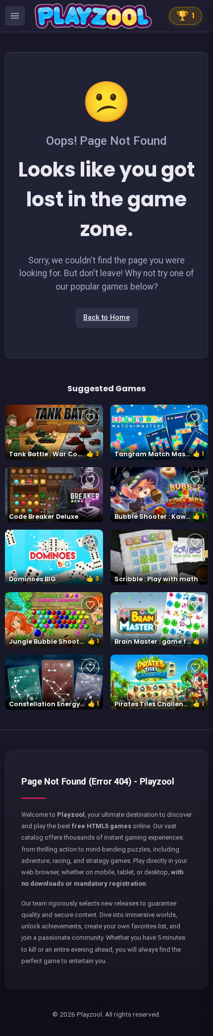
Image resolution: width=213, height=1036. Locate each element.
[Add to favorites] (90, 418)
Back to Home (106, 317)
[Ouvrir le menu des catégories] (15, 16)
